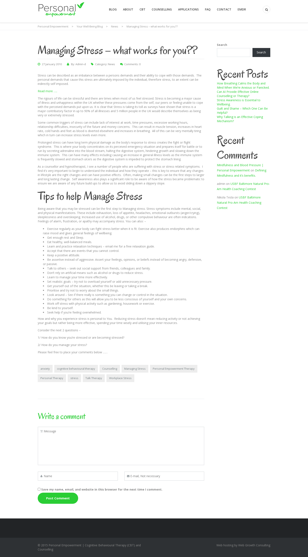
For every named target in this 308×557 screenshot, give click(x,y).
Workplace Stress (120, 378)
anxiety (45, 368)
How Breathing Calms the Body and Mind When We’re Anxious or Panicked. (243, 85)
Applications (188, 9)
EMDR (242, 9)
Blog (113, 9)
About (128, 9)
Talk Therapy (93, 378)
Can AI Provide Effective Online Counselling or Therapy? (238, 94)
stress (74, 378)
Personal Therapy (51, 378)
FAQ (208, 9)
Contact (224, 9)
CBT (142, 9)
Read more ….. (47, 91)
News (111, 64)
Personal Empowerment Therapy (174, 368)
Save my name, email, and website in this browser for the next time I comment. (101, 489)
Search (222, 45)
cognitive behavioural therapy (76, 368)
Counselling (162, 9)
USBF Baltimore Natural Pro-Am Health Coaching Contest (239, 202)
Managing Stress (135, 368)
